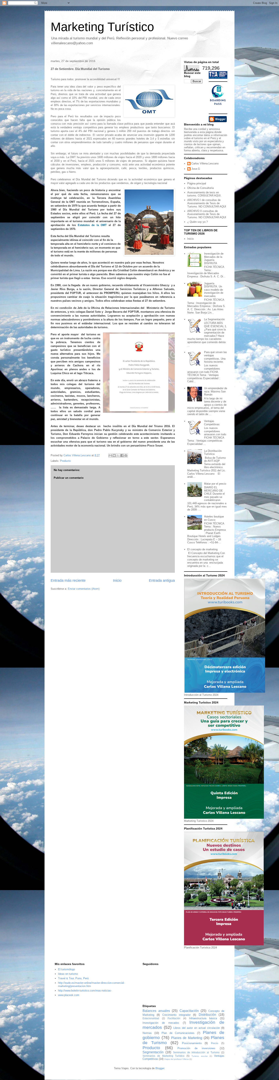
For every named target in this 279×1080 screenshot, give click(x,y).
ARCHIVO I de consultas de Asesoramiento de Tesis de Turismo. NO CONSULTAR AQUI (206, 203)
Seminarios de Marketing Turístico (163, 1056)
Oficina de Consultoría (200, 187)
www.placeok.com (68, 995)
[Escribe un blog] (114, 455)
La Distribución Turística (213, 452)
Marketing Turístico (102, 27)
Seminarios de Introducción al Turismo (196, 1052)
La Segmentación (214, 319)
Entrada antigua (162, 580)
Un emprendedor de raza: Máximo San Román (215, 391)
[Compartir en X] (118, 455)
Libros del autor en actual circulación (196, 1027)
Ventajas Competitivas (212, 423)
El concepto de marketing (202, 549)
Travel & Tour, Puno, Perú (73, 978)
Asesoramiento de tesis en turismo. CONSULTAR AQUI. (204, 194)
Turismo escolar (200, 1056)
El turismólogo (66, 969)
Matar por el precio (215, 483)
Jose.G (195, 168)
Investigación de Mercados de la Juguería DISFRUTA (213, 258)
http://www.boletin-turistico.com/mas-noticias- (85, 990)
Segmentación (153, 1052)
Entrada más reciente (68, 580)
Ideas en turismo (68, 973)
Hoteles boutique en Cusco (214, 518)
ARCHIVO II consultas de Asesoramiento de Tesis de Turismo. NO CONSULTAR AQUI (206, 214)
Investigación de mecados (161, 1022)
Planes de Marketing (186, 1038)
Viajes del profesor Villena (176, 1059)
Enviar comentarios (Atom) (83, 588)
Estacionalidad (151, 1018)
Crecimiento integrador (176, 1014)
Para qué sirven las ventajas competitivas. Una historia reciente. (215, 357)
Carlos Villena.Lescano (205, 163)
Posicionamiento (192, 1043)
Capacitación (189, 1010)
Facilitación (174, 1018)
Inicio (117, 580)
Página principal (196, 183)
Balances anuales (156, 1010)
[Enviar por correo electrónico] (110, 455)
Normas (147, 1033)
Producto (65, 460)
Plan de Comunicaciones (178, 1033)
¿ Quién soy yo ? (197, 221)
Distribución (207, 1014)
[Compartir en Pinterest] (126, 455)
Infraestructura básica (203, 1018)
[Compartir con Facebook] (122, 455)
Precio (214, 1043)
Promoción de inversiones (196, 1048)
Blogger (159, 1068)
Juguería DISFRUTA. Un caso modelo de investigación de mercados (213, 290)
